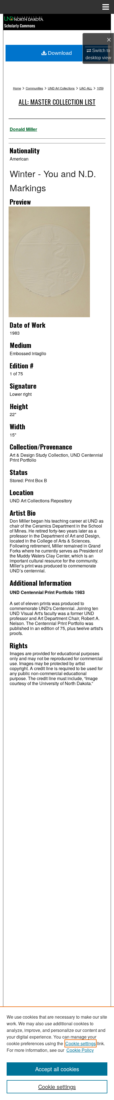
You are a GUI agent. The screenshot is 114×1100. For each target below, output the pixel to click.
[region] (57, 1053)
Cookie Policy (80, 1050)
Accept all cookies (57, 1069)
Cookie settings (80, 1043)
